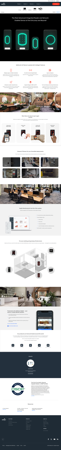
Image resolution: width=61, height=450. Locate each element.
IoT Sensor (27, 422)
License (25, 445)
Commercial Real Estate (13, 422)
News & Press (45, 422)
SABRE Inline (28, 427)
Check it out (4, 409)
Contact (44, 426)
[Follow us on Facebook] (48, 439)
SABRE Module (28, 425)
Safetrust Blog (45, 423)
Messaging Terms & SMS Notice (10, 445)
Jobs (44, 425)
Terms (21, 445)
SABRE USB (28, 429)
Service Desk (45, 430)
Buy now (58, 12)
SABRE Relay (28, 426)
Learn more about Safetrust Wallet (12, 323)
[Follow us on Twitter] (51, 439)
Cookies (18, 445)
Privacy (3, 445)
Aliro (26, 423)
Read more (33, 410)
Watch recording (19, 411)
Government (11, 425)
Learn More (33, 395)
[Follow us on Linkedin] (57, 439)
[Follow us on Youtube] (54, 439)
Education (10, 423)
